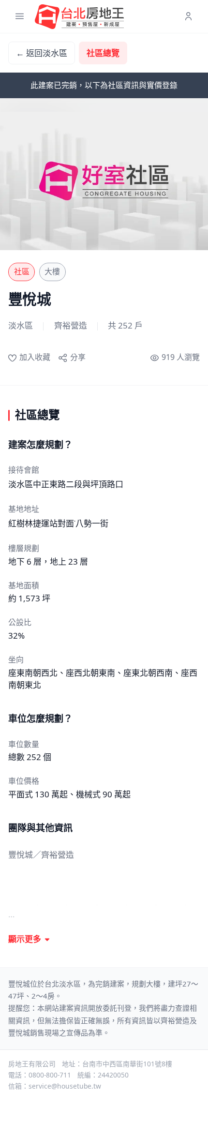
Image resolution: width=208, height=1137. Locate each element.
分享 (77, 357)
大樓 (52, 271)
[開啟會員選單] (188, 16)
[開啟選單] (19, 16)
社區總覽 (103, 53)
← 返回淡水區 (41, 53)
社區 (22, 271)
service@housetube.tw (65, 1086)
